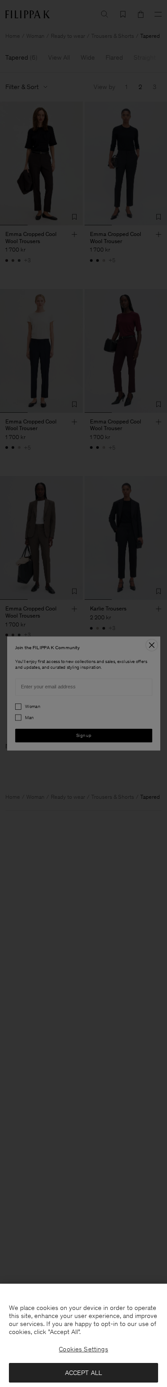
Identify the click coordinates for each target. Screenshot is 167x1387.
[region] (83, 1335)
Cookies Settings (83, 1349)
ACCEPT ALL (83, 1373)
